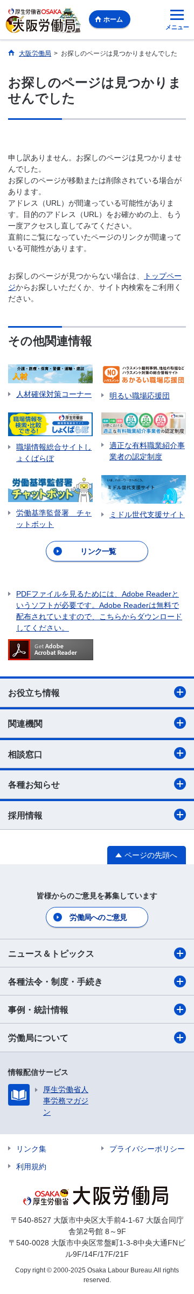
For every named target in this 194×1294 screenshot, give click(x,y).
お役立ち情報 (34, 692)
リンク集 (31, 1148)
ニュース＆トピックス (51, 953)
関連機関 (25, 723)
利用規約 (31, 1166)
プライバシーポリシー (147, 1148)
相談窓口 (25, 754)
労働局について (38, 1037)
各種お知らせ (34, 784)
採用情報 (25, 815)
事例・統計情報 (38, 1009)
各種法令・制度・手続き (55, 981)
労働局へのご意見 (98, 917)
